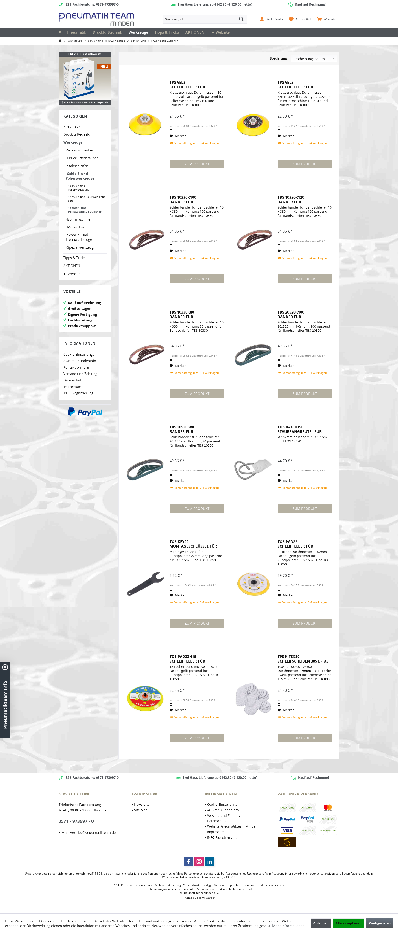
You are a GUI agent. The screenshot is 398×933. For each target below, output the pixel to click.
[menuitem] (326, 19)
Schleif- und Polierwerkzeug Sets (86, 199)
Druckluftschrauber (82, 158)
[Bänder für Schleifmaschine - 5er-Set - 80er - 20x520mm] (145, 469)
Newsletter (142, 804)
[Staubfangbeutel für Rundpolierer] (253, 469)
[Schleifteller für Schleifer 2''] (145, 124)
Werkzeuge (72, 142)
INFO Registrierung (78, 393)
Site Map (141, 810)
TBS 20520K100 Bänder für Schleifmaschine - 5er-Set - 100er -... (304, 314)
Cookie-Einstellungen (80, 354)
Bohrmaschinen (79, 219)
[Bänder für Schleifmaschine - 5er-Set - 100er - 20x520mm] (253, 354)
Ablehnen (320, 923)
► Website (71, 273)
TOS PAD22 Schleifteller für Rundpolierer (295, 544)
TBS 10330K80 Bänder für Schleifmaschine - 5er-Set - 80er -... (196, 314)
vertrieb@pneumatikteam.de (93, 832)
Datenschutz (73, 380)
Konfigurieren (380, 923)
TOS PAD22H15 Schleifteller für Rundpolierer (187, 658)
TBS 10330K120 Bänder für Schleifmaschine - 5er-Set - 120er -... (304, 199)
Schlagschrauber (79, 150)
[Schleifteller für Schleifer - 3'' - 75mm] (253, 124)
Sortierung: (279, 58)
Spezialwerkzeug (80, 247)
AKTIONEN (71, 265)
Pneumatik (71, 126)
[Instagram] (199, 861)
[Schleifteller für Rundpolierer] (253, 584)
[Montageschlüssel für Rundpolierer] (145, 584)
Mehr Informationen (288, 925)
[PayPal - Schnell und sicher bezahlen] (84, 411)
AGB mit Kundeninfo (79, 360)
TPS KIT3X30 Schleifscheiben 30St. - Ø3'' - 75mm (304, 658)
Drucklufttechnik (76, 134)
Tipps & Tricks (74, 257)
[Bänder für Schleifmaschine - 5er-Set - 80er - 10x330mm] (145, 354)
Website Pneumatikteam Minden (232, 826)
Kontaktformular (76, 367)
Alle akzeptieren (348, 923)
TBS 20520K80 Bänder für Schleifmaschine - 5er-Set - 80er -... (196, 429)
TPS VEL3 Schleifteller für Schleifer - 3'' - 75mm (298, 84)
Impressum (72, 386)
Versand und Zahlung (80, 373)
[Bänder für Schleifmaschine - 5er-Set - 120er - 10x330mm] (253, 239)
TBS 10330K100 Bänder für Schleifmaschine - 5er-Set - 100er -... (196, 199)
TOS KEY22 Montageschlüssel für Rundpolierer (193, 544)
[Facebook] (188, 861)
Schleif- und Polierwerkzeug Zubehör (84, 210)
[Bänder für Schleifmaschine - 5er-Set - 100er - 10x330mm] (145, 239)
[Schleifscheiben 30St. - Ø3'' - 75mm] (253, 698)
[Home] (60, 32)
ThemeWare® (206, 898)
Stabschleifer (77, 165)
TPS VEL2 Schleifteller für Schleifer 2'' (187, 84)
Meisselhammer (79, 227)
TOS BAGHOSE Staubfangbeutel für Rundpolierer (300, 429)
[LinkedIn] (209, 861)
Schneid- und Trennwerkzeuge (79, 237)
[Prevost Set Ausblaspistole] (85, 78)
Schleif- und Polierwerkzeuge (80, 175)
